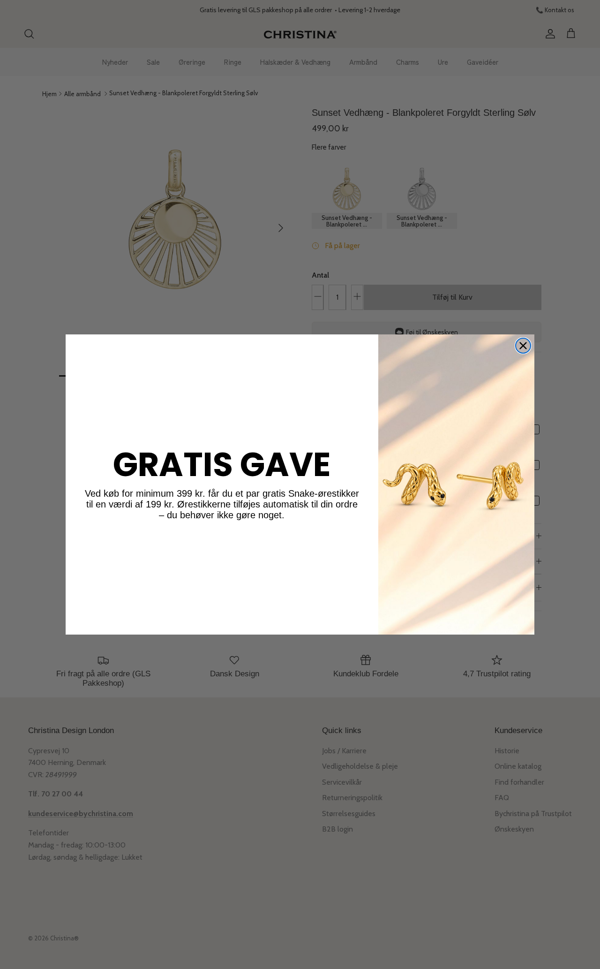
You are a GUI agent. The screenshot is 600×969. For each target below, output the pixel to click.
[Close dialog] (523, 345)
